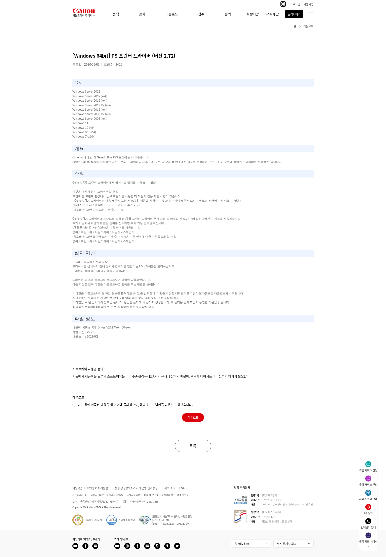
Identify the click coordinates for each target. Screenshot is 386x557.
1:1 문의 (368, 513)
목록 (193, 446)
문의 (228, 13)
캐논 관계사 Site (286, 544)
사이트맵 (311, 14)
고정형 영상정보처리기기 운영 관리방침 (135, 488)
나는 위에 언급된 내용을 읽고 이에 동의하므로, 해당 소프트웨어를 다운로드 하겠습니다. (135, 404)
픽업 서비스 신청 (368, 470)
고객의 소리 (168, 488)
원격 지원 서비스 (368, 541)
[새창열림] (75, 546)
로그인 (296, 4)
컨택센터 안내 (368, 527)
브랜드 (251, 14)
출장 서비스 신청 (368, 484)
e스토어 (270, 14)
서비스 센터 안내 (368, 499)
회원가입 (308, 4)
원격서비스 (294, 14)
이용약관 (77, 488)
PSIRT (183, 488)
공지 (142, 13)
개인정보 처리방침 (97, 488)
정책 (116, 13)
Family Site (241, 544)
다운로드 (171, 13)
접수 (201, 13)
